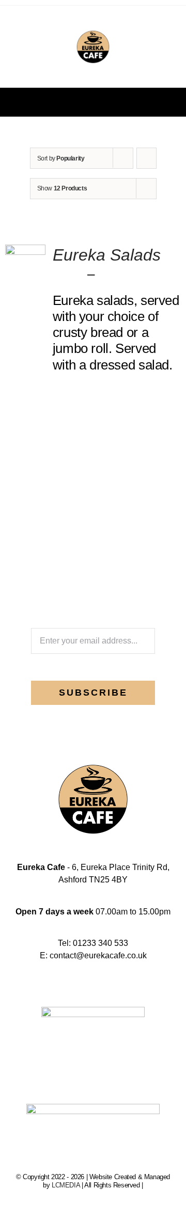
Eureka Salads (107, 255)
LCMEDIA (66, 1185)
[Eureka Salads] (25, 252)
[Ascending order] (146, 158)
